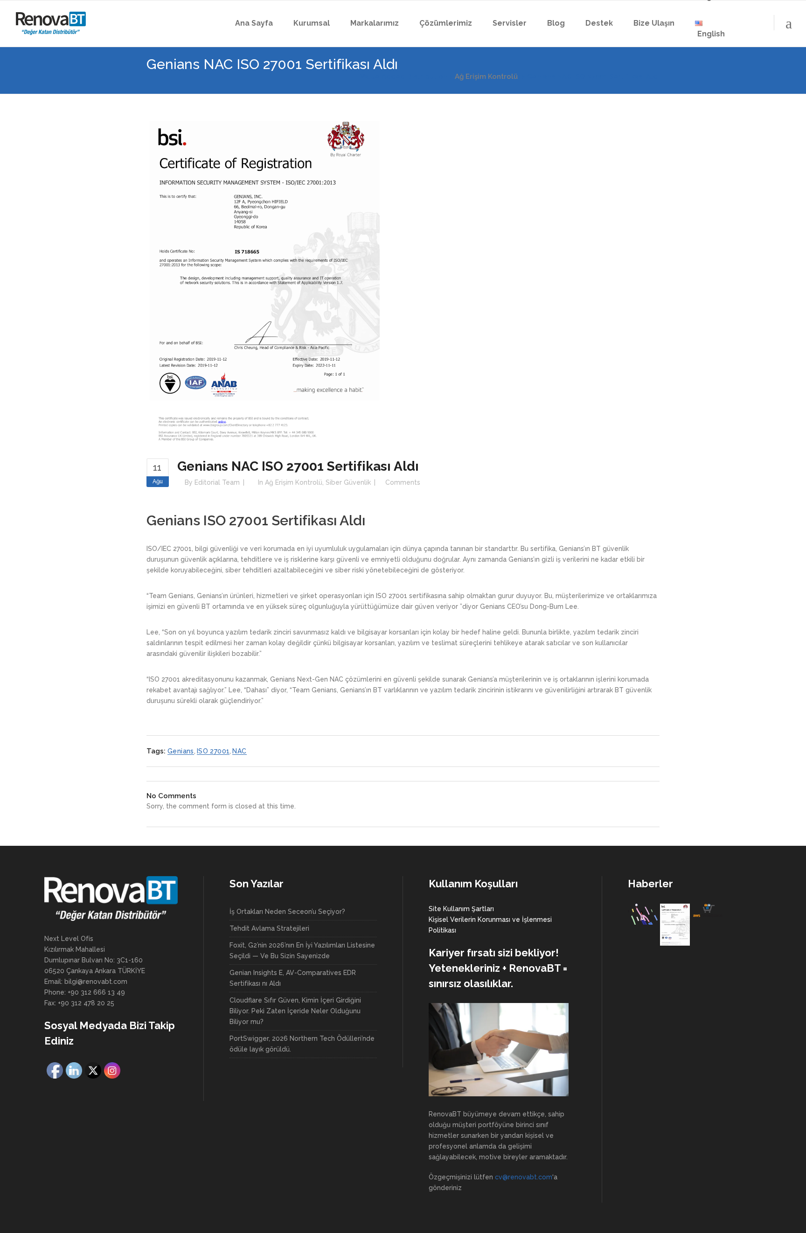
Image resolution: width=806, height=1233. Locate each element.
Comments (402, 482)
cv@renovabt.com (523, 1177)
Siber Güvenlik (348, 482)
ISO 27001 (213, 751)
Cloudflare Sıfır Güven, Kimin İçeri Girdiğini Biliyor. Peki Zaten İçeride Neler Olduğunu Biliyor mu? (295, 1010)
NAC (239, 751)
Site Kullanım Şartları (461, 909)
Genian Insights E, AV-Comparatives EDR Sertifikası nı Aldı (292, 978)
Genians (180, 751)
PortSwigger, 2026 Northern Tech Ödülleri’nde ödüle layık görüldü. (302, 1044)
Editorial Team (217, 482)
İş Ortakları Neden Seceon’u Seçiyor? (287, 911)
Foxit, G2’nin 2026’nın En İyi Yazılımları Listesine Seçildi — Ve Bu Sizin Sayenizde (302, 950)
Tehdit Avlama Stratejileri (269, 928)
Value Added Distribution (403, 76)
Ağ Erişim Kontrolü (486, 76)
